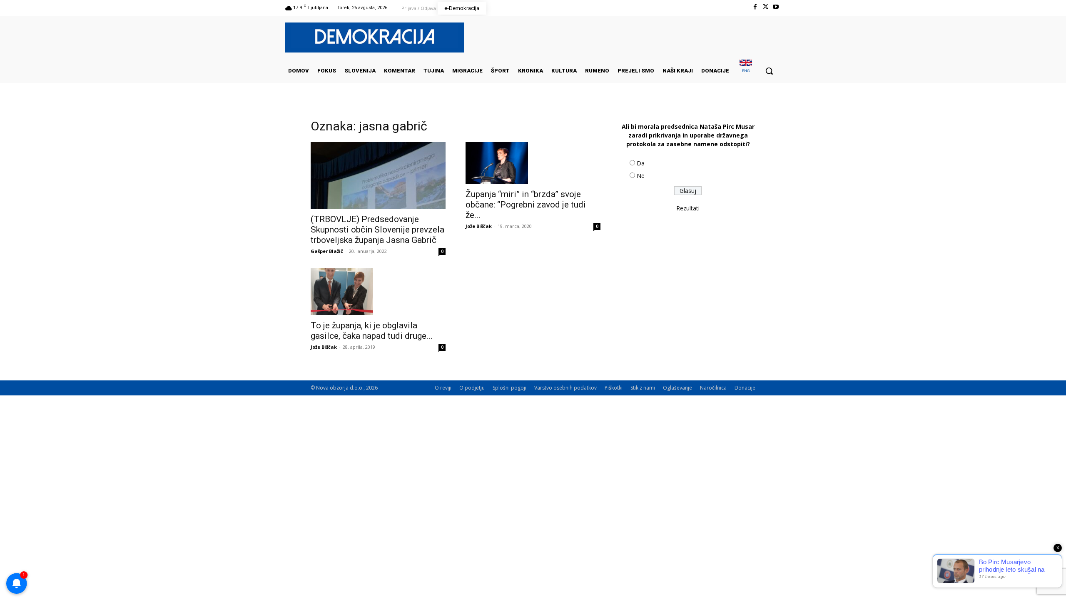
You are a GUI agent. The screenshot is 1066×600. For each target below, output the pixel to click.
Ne (641, 176)
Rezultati (688, 208)
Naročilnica (713, 387)
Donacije (745, 387)
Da (641, 163)
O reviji (443, 387)
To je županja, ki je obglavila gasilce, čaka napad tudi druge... (372, 330)
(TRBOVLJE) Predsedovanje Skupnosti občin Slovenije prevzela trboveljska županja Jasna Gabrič (377, 229)
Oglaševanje (677, 387)
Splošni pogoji (509, 387)
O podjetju (472, 387)
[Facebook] (755, 7)
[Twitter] (765, 7)
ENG (746, 70)
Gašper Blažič (327, 251)
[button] (769, 71)
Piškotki (614, 387)
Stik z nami (642, 387)
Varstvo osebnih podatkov (565, 387)
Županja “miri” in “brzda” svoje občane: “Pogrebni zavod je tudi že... (526, 204)
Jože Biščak (479, 226)
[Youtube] (776, 7)
